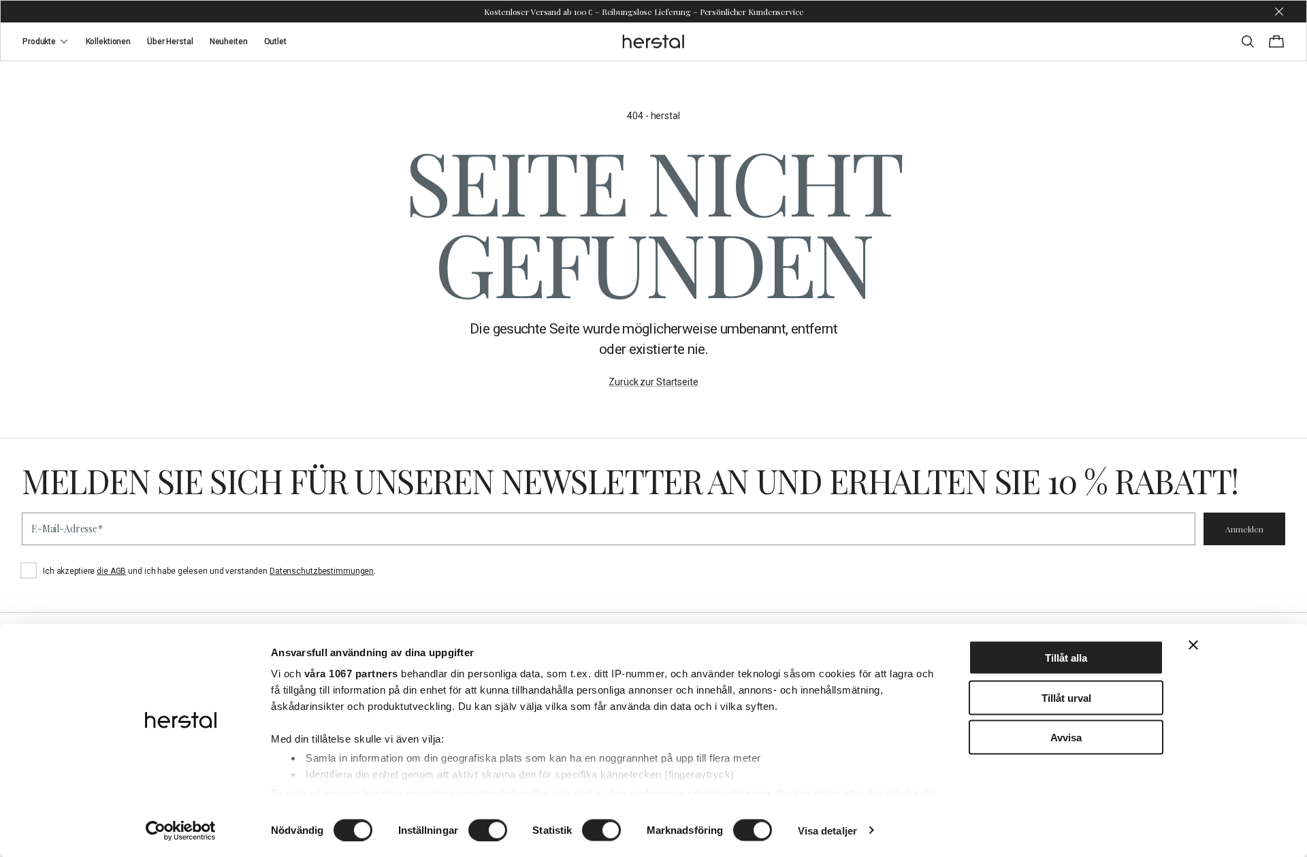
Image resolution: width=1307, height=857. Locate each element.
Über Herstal (170, 41)
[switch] (487, 830)
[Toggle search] (1247, 41)
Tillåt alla (1066, 658)
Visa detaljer (827, 830)
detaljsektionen (732, 792)
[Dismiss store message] (1279, 11)
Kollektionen (108, 41)
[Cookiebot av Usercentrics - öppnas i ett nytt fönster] (180, 830)
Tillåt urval (1066, 697)
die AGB (111, 571)
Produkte (39, 41)
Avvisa (1066, 737)
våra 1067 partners (351, 673)
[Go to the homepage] (654, 41)
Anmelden (1244, 528)
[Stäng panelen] (1193, 645)
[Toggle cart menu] (1276, 41)
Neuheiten (229, 41)
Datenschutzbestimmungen (322, 571)
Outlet (275, 41)
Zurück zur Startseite (653, 381)
